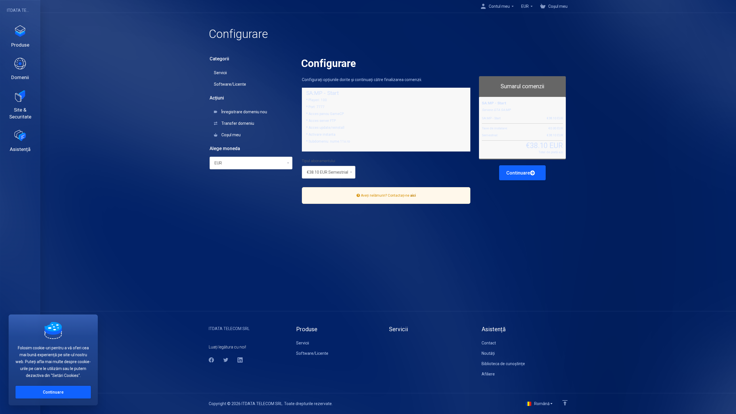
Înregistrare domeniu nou (243, 112)
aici (413, 195)
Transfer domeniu (237, 123)
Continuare (518, 173)
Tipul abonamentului (318, 161)
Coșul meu (230, 135)
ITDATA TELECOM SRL (18, 10)
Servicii (220, 72)
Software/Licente (230, 84)
